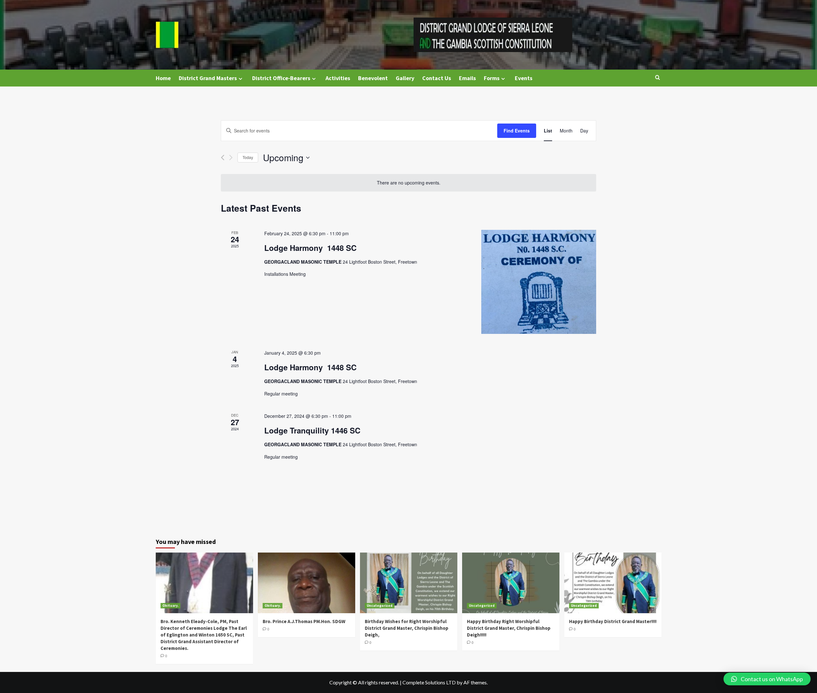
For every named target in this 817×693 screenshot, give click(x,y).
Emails (467, 78)
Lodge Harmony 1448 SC (310, 247)
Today (248, 157)
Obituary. (170, 605)
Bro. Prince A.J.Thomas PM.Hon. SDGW (304, 621)
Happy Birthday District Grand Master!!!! (612, 621)
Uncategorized (380, 605)
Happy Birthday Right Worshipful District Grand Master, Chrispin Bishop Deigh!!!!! (509, 628)
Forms (491, 78)
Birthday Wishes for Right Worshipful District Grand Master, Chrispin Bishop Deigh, (406, 628)
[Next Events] (231, 157)
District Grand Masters (208, 78)
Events (523, 78)
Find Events (517, 130)
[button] (767, 679)
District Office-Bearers (281, 78)
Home (163, 78)
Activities (338, 78)
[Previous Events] (222, 157)
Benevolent (373, 78)
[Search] (658, 77)
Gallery (405, 78)
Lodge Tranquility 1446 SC (312, 430)
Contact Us (436, 78)
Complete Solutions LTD (429, 682)
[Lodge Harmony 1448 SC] (538, 282)
